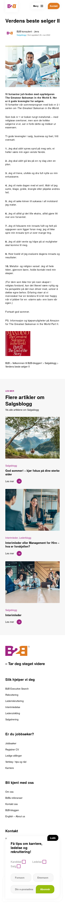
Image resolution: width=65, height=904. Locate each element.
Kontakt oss (11, 804)
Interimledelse (12, 707)
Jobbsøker (10, 743)
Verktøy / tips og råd (15, 761)
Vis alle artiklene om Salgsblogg (22, 409)
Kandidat (16, 862)
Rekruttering (11, 694)
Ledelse (37, 862)
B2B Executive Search (17, 688)
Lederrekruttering (14, 701)
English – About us (15, 816)
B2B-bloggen (12, 810)
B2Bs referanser (13, 797)
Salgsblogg (21, 35)
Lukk (53, 838)
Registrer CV (12, 749)
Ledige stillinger (13, 755)
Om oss (9, 791)
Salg (13, 866)
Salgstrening (11, 719)
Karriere (9, 768)
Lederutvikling (12, 713)
